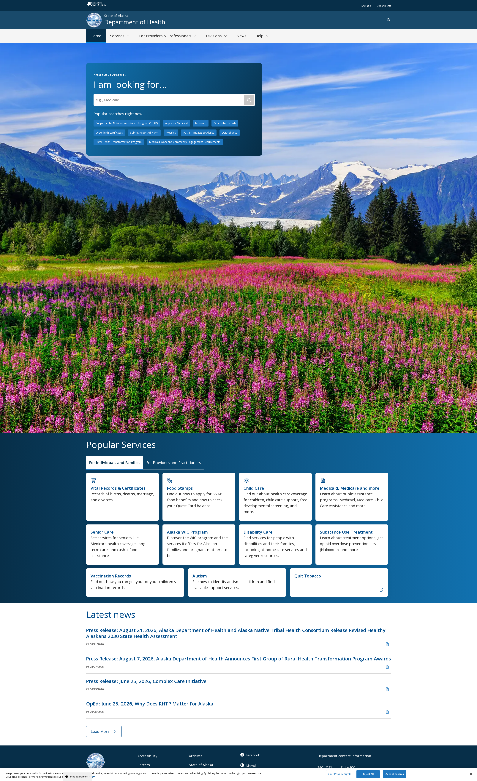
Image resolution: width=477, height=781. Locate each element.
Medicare (200, 123)
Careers (144, 765)
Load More (100, 731)
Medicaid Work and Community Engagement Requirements (184, 142)
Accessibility (147, 756)
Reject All (368, 774)
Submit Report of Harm (144, 132)
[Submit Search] (249, 100)
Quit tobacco (229, 132)
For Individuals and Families (114, 462)
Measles (171, 132)
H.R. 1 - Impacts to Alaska (198, 132)
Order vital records (225, 123)
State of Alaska (201, 765)
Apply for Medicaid (176, 123)
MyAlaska (366, 5)
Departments (384, 5)
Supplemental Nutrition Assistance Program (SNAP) (127, 123)
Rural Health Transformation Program (119, 142)
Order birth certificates (109, 132)
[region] (238, 774)
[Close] (471, 774)
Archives (195, 756)
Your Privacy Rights (339, 774)
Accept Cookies (395, 774)
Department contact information (344, 756)
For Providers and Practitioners (173, 462)
